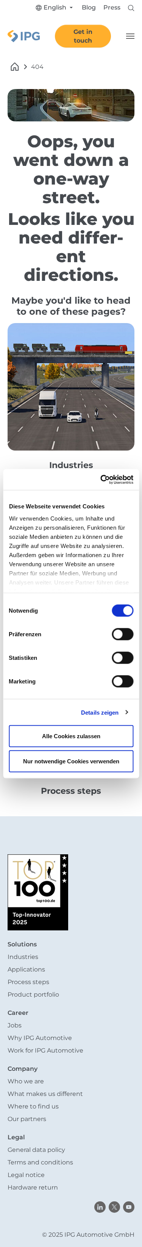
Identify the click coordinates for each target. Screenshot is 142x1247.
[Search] (131, 7)
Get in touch (82, 36)
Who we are (26, 1081)
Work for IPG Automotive (45, 1050)
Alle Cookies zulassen (71, 736)
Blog (89, 7)
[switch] (122, 634)
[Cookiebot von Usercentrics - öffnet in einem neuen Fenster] (101, 479)
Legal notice (26, 1175)
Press (111, 7)
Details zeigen (100, 712)
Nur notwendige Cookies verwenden (71, 761)
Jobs (15, 1025)
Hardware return (33, 1187)
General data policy (36, 1149)
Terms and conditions (40, 1162)
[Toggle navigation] (130, 36)
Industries (23, 956)
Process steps (28, 982)
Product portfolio (33, 994)
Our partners (27, 1119)
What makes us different (45, 1093)
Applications (26, 969)
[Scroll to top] (125, 1230)
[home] (14, 67)
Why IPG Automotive (40, 1038)
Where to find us (33, 1106)
